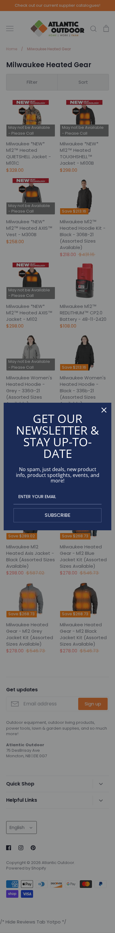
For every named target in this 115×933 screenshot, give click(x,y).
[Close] (104, 410)
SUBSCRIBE (58, 515)
